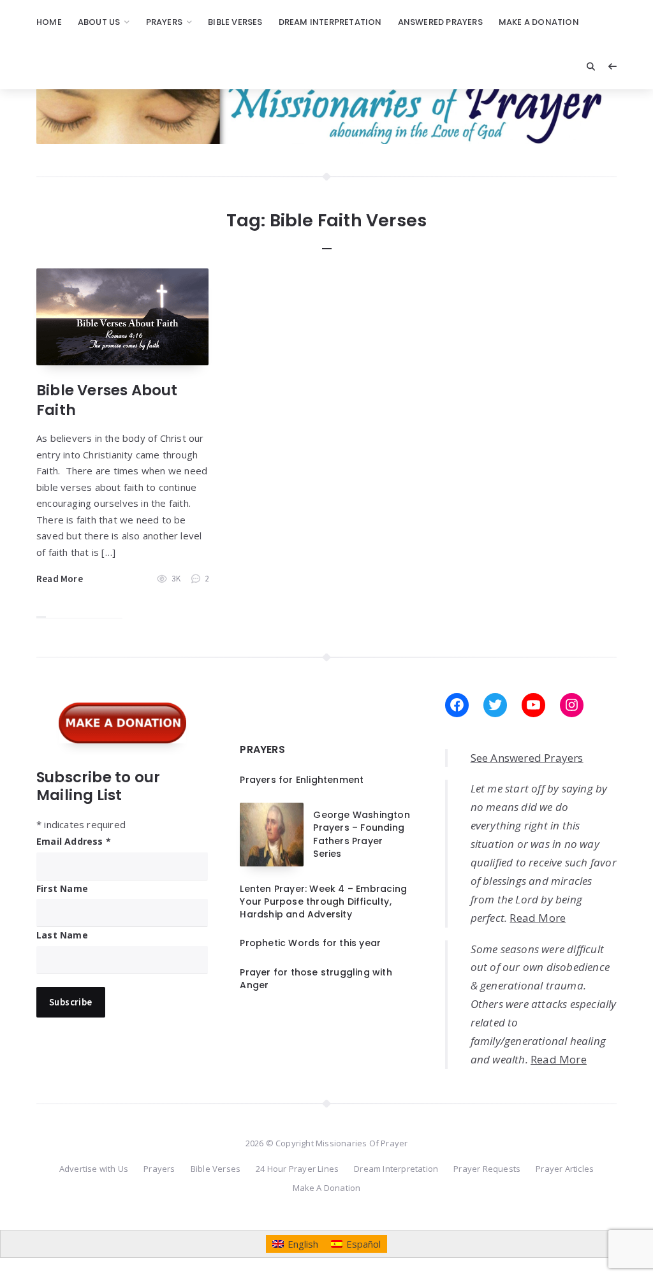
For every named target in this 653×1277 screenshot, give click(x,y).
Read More (59, 579)
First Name (62, 888)
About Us (99, 22)
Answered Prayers (440, 22)
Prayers (164, 22)
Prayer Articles (565, 1168)
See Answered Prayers (527, 757)
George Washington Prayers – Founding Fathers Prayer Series (361, 834)
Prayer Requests (486, 1168)
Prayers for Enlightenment (301, 779)
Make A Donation (539, 22)
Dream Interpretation (330, 22)
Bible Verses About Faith (107, 400)
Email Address (73, 841)
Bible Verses (235, 22)
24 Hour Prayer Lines (297, 1168)
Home (49, 22)
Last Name (62, 935)
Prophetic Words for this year (310, 943)
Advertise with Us (93, 1168)
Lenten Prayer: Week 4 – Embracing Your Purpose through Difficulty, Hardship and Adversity (323, 901)
